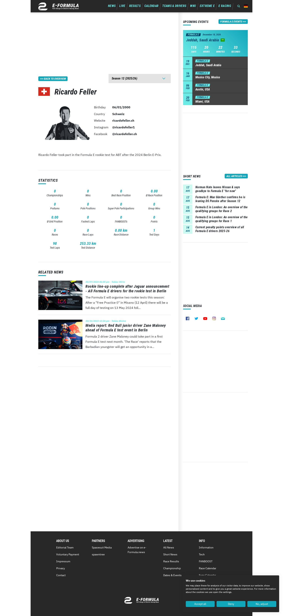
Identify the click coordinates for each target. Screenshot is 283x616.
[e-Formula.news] (58, 6)
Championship (172, 568)
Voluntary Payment (67, 554)
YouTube (205, 318)
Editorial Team (65, 547)
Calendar (151, 6)
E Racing (225, 6)
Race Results (171, 561)
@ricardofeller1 (123, 127)
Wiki (193, 6)
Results (135, 6)
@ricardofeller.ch (124, 134)
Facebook (187, 318)
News (112, 6)
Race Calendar (207, 568)
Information (206, 547)
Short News (170, 554)
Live (122, 6)
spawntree (98, 554)
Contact (61, 575)
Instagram (214, 318)
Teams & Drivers (174, 6)
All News (168, 547)
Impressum (63, 561)
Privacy (60, 568)
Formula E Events (231, 21)
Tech (202, 554)
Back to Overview (55, 78)
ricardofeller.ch (123, 120)
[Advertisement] (104, 39)
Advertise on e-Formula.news (137, 550)
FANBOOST (206, 561)
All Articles (234, 176)
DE (246, 6)
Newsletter (223, 318)
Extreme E (207, 6)
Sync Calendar (207, 575)
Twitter (196, 318)
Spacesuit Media (102, 547)
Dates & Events (172, 575)
